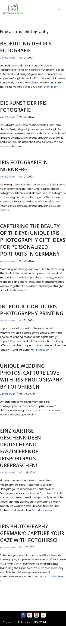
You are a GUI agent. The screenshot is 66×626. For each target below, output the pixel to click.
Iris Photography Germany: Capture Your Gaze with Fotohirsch (32, 533)
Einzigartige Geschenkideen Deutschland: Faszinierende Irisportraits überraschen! (20, 448)
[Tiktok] (36, 615)
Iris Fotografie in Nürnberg (24, 166)
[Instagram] (29, 615)
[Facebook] (23, 615)
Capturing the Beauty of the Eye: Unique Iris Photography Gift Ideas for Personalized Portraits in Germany (32, 240)
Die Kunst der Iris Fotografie (23, 106)
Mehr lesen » (52, 87)
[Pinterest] (43, 615)
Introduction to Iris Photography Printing (31, 310)
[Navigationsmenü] (59, 9)
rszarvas (10, 57)
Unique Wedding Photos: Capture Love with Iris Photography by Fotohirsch (31, 376)
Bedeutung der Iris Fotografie (25, 47)
